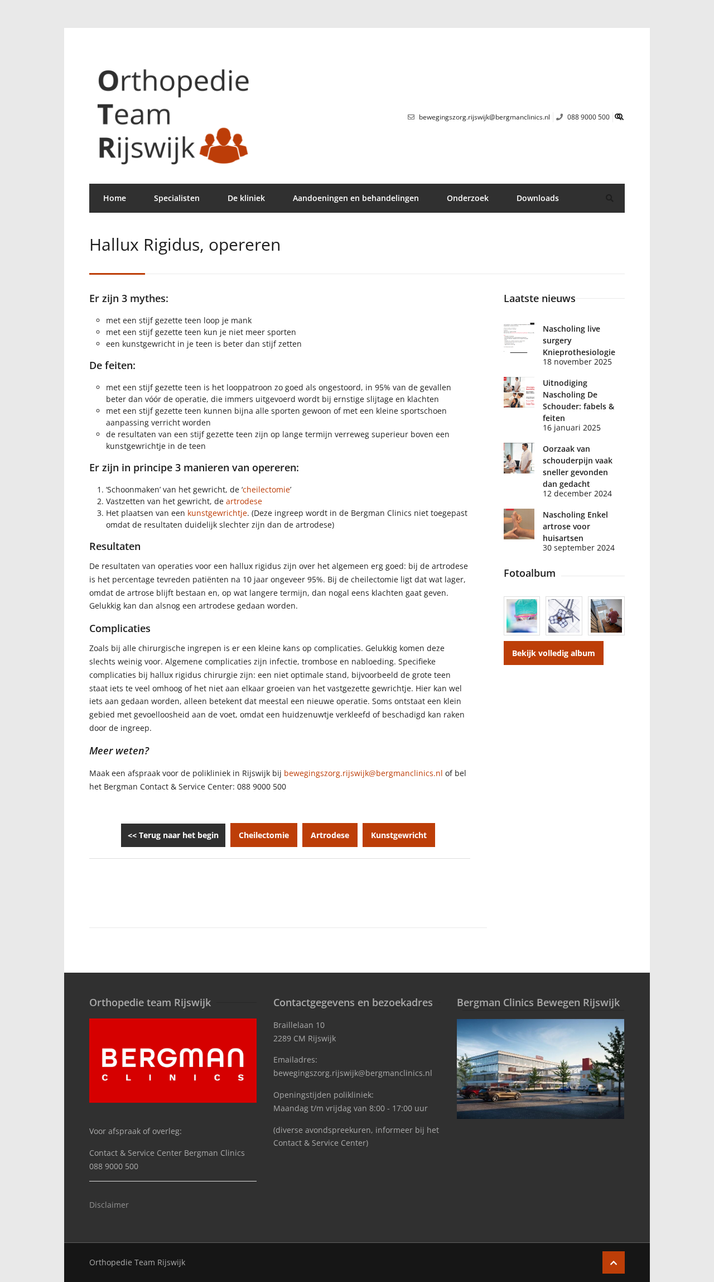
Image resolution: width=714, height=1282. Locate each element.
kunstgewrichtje (217, 513)
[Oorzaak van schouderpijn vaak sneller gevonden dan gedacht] (519, 458)
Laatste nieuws (540, 298)
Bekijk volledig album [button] (553, 653)
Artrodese (330, 835)
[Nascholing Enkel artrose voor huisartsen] (519, 524)
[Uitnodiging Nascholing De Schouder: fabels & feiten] (519, 392)
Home (114, 198)
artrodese (244, 501)
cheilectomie (266, 489)
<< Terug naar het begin (173, 835)
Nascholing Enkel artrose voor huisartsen (575, 526)
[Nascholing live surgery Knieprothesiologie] (519, 338)
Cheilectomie (264, 835)
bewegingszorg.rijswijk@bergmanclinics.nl (363, 773)
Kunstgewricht (399, 835)
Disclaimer (109, 1204)
